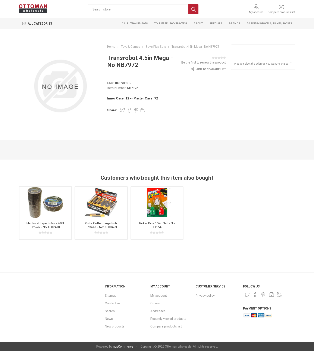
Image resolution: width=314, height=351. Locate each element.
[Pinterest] (263, 294)
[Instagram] (271, 294)
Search (193, 9)
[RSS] (279, 294)
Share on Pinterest (136, 110)
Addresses (158, 311)
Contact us (112, 303)
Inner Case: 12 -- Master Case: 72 (132, 98)
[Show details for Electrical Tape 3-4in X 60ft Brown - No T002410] (45, 202)
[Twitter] (247, 294)
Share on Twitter (122, 110)
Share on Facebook (129, 110)
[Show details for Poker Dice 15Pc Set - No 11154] (157, 202)
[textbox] (138, 9)
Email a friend (143, 110)
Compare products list (281, 12)
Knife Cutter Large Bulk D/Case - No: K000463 (101, 225)
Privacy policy (205, 296)
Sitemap (110, 296)
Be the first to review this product (203, 62)
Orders (155, 303)
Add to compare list (211, 69)
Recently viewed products (168, 319)
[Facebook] (255, 294)
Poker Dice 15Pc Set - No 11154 (157, 225)
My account (256, 12)
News (109, 319)
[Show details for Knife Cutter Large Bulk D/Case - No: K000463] (101, 202)
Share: (112, 110)
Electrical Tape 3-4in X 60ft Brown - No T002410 (45, 225)
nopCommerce (123, 346)
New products (115, 326)
